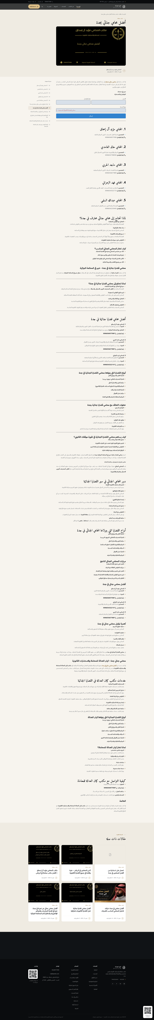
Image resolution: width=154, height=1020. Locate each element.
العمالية (95, 989)
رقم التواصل (87, 99)
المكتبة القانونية (74, 970)
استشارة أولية (75, 1005)
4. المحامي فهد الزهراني (43, 97)
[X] (112, 983)
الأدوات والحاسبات (74, 978)
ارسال (91, 116)
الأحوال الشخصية (93, 985)
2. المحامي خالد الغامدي (42, 89)
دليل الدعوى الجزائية (73, 985)
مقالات (120, 14)
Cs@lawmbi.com (54, 974)
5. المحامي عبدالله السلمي (42, 100)
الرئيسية (78, 6)
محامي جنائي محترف (110, 82)
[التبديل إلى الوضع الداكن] (42, 6)
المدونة (56, 6)
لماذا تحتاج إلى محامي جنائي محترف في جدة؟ (39, 104)
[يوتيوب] (120, 983)
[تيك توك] (116, 983)
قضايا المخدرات (74, 993)
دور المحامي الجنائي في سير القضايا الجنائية (39, 111)
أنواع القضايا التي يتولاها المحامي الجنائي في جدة (39, 116)
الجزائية (95, 970)
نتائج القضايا (75, 981)
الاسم (124, 99)
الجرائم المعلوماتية (93, 981)
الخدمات (64, 6)
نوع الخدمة (123, 107)
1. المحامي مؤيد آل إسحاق (42, 85)
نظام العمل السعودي (73, 989)
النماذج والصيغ (74, 974)
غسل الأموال (94, 978)
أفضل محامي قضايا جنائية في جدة (40, 108)
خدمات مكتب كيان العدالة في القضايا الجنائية (39, 121)
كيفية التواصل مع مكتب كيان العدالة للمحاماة (40, 125)
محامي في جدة (75, 997)
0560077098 (55, 970)
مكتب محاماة (115, 14)
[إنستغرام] (124, 983)
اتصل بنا (49, 6)
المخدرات (95, 974)
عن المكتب (71, 6)
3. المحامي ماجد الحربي (43, 93)
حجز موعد (76, 1001)
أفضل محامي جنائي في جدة (109, 666)
